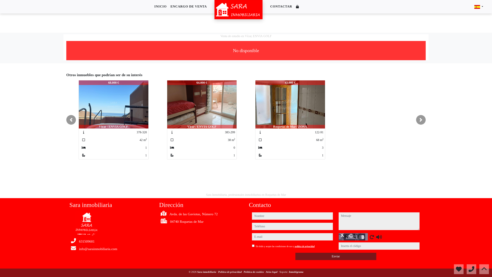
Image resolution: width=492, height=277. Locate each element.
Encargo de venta (188, 6)
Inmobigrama (296, 271)
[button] (71, 120)
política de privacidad (305, 246)
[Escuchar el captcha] (379, 237)
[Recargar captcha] (371, 237)
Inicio (160, 6)
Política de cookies (254, 271)
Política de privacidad (230, 271)
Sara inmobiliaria (207, 271)
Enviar (336, 256)
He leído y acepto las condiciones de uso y (285, 246)
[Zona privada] (297, 7)
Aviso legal (272, 271)
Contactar (281, 6)
